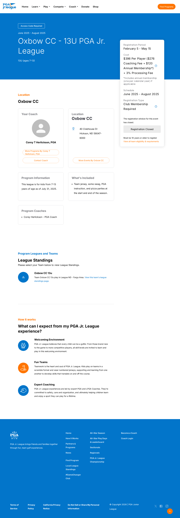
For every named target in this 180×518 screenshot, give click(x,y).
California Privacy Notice (51, 507)
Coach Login (127, 438)
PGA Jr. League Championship (97, 460)
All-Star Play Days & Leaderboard (98, 440)
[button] (167, 6)
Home (68, 433)
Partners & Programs (71, 445)
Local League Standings (72, 467)
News (68, 453)
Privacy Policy (31, 507)
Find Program (72, 460)
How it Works (72, 438)
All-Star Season (97, 433)
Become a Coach (129, 433)
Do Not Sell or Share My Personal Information (83, 507)
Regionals (95, 453)
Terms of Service (14, 507)
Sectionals (95, 447)
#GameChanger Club (73, 476)
